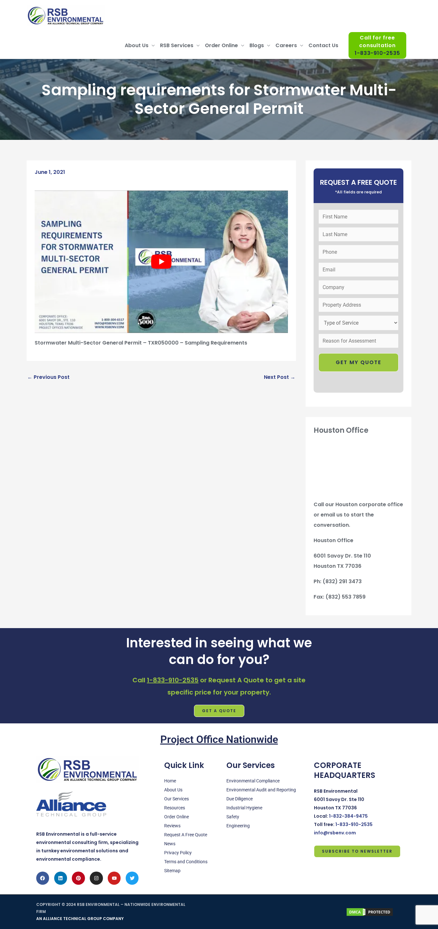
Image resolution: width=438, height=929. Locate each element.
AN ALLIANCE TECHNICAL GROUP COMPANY (80, 918)
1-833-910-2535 (172, 680)
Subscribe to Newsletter (357, 851)
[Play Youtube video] (161, 262)
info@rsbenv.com (335, 833)
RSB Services (176, 45)
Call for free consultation (377, 45)
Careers (286, 45)
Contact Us (323, 45)
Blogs (256, 45)
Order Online (221, 45)
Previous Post (48, 377)
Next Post (279, 377)
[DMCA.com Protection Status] (370, 911)
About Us (136, 45)
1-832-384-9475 (348, 816)
